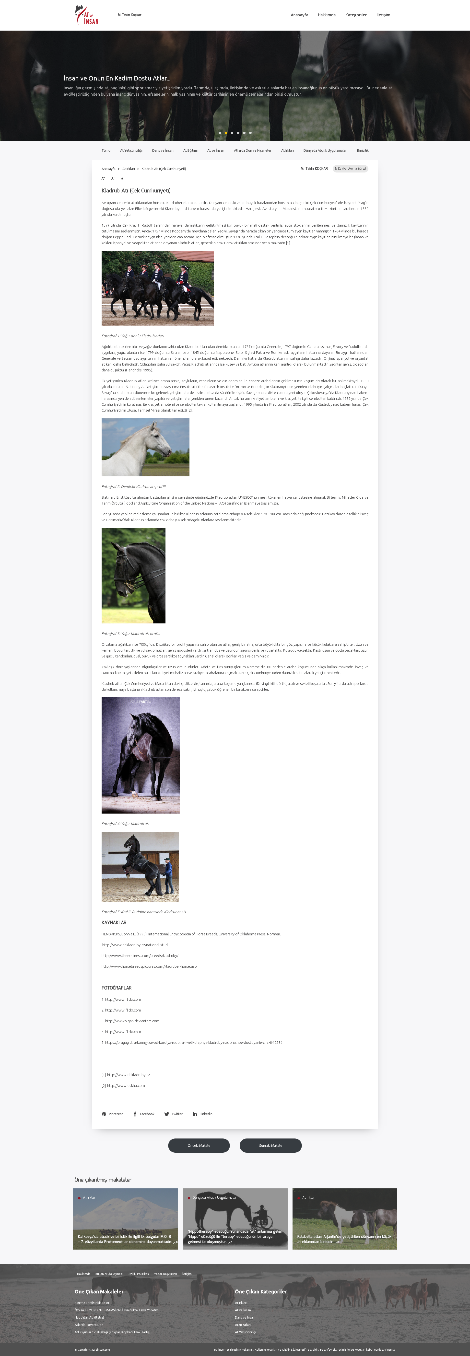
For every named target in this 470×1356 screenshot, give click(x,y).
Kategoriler (356, 15)
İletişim (383, 15)
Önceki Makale (199, 1146)
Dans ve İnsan (163, 150)
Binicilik (363, 150)
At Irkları (287, 150)
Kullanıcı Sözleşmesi (109, 1274)
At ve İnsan (215, 150)
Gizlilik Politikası (138, 1274)
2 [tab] (226, 133)
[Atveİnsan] (86, 15)
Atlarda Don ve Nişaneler (252, 150)
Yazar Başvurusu (165, 1274)
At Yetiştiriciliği (131, 150)
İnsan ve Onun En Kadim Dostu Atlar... (117, 78)
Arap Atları (243, 1324)
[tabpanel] (235, 86)
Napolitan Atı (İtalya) (89, 1317)
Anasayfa (299, 15)
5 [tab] (244, 133)
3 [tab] (232, 133)
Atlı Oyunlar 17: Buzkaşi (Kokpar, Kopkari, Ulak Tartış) (113, 1332)
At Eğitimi (190, 150)
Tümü (106, 150)
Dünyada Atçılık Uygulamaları (325, 150)
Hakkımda (327, 15)
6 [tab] (250, 133)
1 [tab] (220, 133)
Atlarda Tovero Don (89, 1324)
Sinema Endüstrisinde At (92, 1302)
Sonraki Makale (270, 1146)
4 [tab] (238, 133)
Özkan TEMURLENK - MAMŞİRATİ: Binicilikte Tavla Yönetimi (117, 1310)
